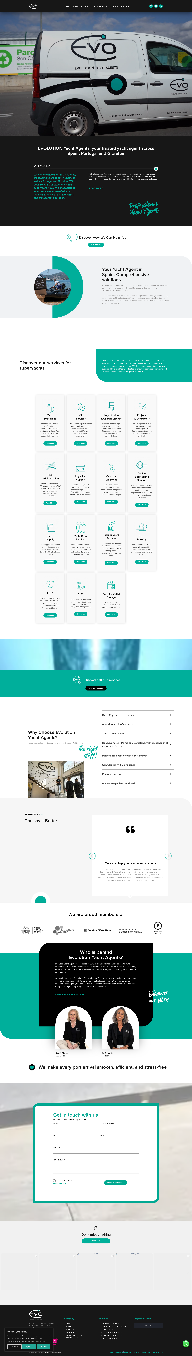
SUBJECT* (57, 1148)
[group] (19, 1272)
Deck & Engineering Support (114, 1327)
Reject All (29, 1347)
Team (75, 6)
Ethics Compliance (143, 1353)
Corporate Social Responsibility (73, 1337)
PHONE (102, 1136)
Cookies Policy (157, 1353)
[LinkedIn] (161, 6)
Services (85, 6)
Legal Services (108, 1330)
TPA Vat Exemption (109, 1339)
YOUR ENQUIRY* (59, 1160)
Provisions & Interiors (111, 1336)
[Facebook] (156, 6)
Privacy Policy (129, 1353)
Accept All (43, 1347)
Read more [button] (96, 188)
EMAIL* (55, 1136)
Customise (14, 1347)
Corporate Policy (116, 1353)
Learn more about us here (69, 994)
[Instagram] (151, 6)
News (115, 6)
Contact (125, 6)
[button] (108, 6)
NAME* (55, 1123)
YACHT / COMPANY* (107, 1123)
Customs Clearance (110, 1324)
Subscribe (148, 1325)
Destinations (100, 6)
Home (66, 6)
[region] (28, 1340)
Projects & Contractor (112, 1333)
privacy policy (59, 1183)
